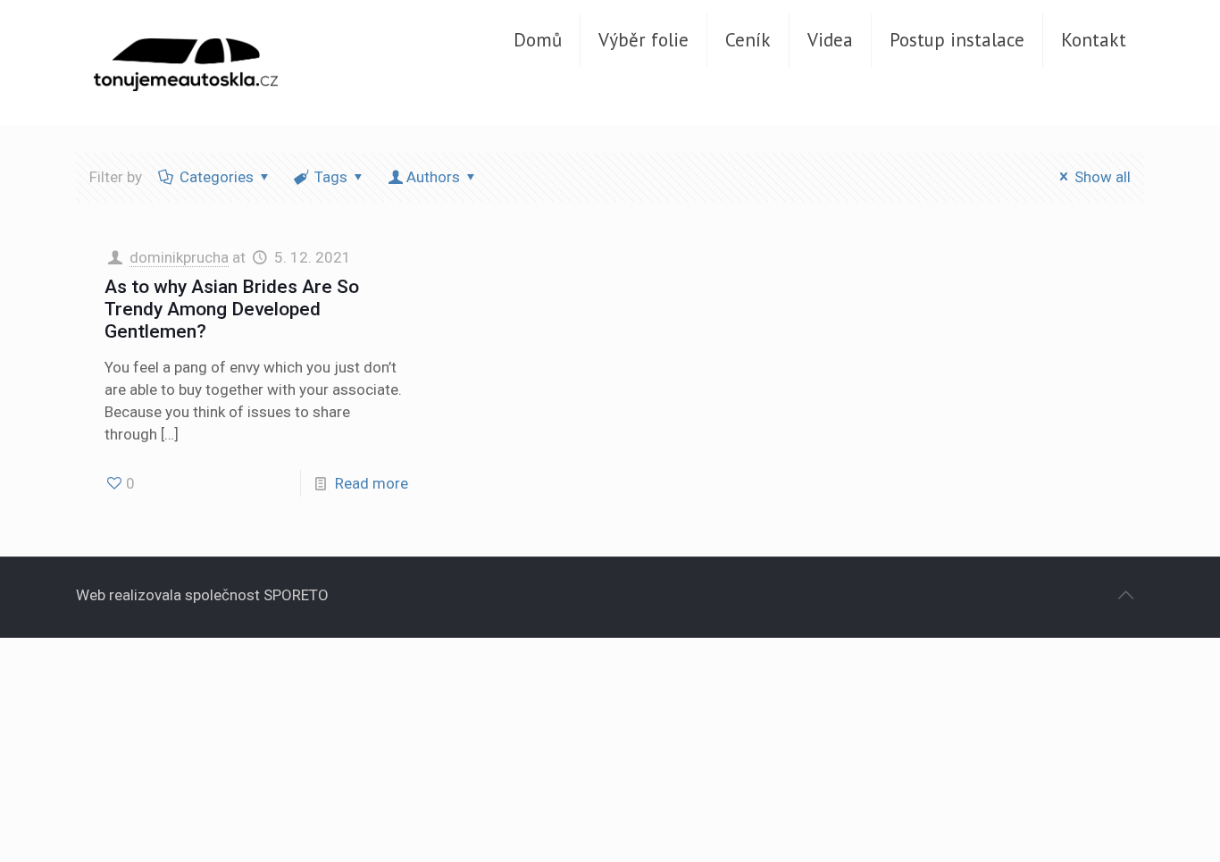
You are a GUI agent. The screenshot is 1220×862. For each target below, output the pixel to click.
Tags (330, 177)
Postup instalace (957, 40)
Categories (217, 177)
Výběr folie (643, 40)
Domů (538, 40)
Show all (1102, 177)
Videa (830, 40)
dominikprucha (179, 257)
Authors (433, 177)
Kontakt (1093, 40)
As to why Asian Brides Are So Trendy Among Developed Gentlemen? (231, 309)
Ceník (748, 40)
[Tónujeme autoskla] (186, 62)
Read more (371, 483)
